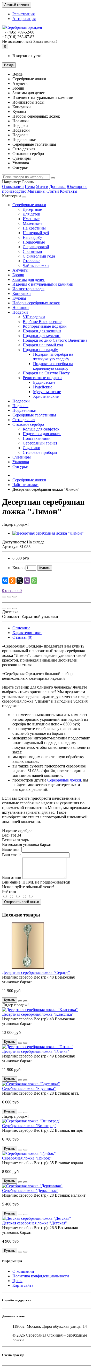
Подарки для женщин (42, 331)
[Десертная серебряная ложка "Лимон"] (48, 533)
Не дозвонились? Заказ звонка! (29, 41)
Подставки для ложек (42, 434)
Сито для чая (23, 419)
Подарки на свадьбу (40, 349)
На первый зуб (36, 233)
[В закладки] (9, 596)
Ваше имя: (11, 849)
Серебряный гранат (40, 443)
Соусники (31, 448)
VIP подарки (34, 317)
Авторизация (24, 18)
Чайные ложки (36, 265)
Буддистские (44, 382)
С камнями (32, 251)
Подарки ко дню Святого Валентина (55, 340)
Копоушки (21, 293)
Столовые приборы (40, 452)
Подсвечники (24, 410)
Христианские (46, 396)
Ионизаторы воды (28, 289)
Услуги (42, 186)
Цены (30, 186)
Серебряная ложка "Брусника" (29, 1088)
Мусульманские (47, 391)
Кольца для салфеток (41, 429)
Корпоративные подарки (45, 326)
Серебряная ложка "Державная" (30, 1190)
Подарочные (34, 242)
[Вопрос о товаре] (4, 596)
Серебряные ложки (29, 205)
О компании (13, 186)
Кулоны (19, 298)
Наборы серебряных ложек (36, 303)
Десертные (32, 209)
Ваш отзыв (11, 877)
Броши (18, 275)
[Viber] (27, 580)
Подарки (20, 312)
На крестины (34, 228)
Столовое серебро (28, 424)
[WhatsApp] (34, 580)
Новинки (20, 307)
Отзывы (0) (22, 637)
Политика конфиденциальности (40, 1276)
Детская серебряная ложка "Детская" (34, 1223)
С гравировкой (36, 247)
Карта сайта (22, 1285)
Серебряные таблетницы (34, 415)
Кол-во (18, 567)
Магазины (36, 191)
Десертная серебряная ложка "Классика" (38, 1014)
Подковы (20, 405)
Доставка (57, 186)
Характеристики (27, 632)
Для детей (31, 214)
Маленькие (32, 223)
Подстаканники (37, 438)
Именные (31, 219)
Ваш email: (11, 855)
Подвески (21, 401)
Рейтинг (9, 891)
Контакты (68, 191)
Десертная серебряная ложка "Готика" (35, 1051)
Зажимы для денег (28, 279)
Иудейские (42, 387)
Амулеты (20, 270)
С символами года (39, 256)
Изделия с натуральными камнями (42, 284)
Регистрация (23, 14)
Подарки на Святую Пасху (46, 373)
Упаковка (20, 462)
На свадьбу (32, 237)
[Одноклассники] (12, 580)
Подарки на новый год (43, 345)
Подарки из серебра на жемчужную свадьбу (53, 356)
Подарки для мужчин (41, 335)
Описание (21, 628)
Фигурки (20, 466)
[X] (20, 580)
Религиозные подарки (42, 377)
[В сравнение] (14, 596)
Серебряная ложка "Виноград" (29, 1125)
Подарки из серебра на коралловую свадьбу (53, 365)
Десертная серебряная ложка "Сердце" (36, 972)
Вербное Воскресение (42, 321)
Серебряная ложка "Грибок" (27, 1158)
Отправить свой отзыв (21, 902)
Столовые (31, 261)
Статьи (53, 191)
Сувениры (21, 457)
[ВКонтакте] (5, 580)
